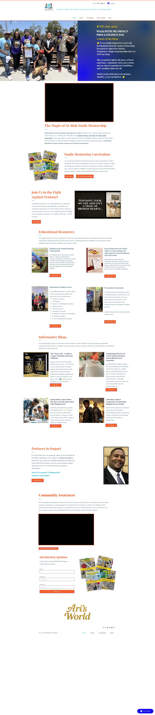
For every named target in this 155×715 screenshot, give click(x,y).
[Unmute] (80, 216)
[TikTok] (104, 3)
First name (42, 576)
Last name (42, 584)
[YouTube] (102, 3)
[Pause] (77, 216)
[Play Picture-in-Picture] (116, 216)
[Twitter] (98, 3)
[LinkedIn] (100, 3)
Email (41, 569)
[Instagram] (94, 3)
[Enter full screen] (119, 216)
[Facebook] (96, 3)
